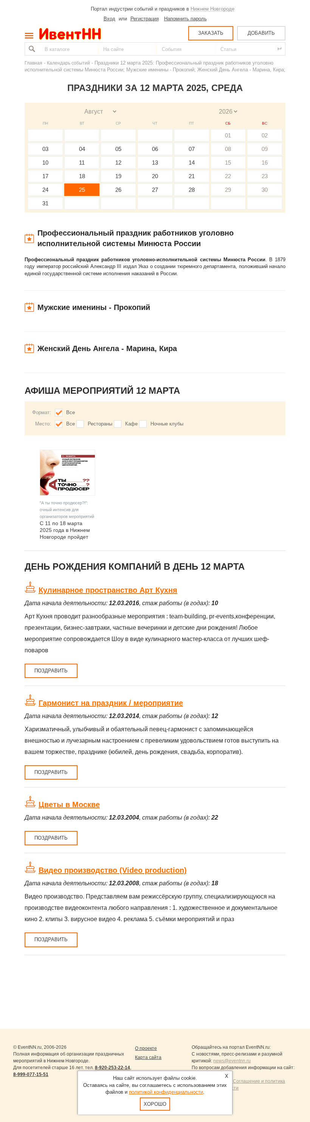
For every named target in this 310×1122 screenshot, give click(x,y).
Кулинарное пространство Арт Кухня (108, 590)
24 (45, 189)
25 (82, 189)
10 (45, 162)
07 (192, 149)
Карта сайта (148, 1057)
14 (192, 162)
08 (228, 149)
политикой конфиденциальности (166, 1092)
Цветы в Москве (69, 804)
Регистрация (144, 19)
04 (82, 149)
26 (118, 189)
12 (118, 162)
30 (265, 189)
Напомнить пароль (185, 19)
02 (265, 135)
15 (228, 162)
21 (192, 176)
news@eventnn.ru (232, 1060)
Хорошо (155, 1104)
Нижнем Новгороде (212, 9)
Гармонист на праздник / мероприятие (111, 703)
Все (70, 412)
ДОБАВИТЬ (261, 33)
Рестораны (100, 424)
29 (228, 189)
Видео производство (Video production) (113, 870)
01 (228, 135)
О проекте (146, 1048)
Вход (109, 19)
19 (118, 176)
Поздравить (51, 671)
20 (155, 176)
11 (82, 162)
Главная (33, 62)
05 (118, 149)
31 (45, 203)
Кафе (131, 424)
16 (265, 162)
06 (155, 149)
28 (192, 189)
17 (45, 176)
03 (45, 149)
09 (265, 149)
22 (228, 176)
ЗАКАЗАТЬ (210, 33)
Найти (31, 49)
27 (155, 189)
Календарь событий (68, 62)
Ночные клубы (166, 424)
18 (82, 176)
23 (265, 176)
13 (155, 162)
